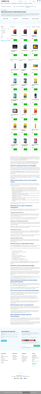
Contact (2, 361)
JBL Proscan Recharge (35, 99)
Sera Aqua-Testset (35, 69)
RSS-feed (23, 375)
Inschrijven (36, 345)
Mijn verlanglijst (15, 359)
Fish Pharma (4, 32)
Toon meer (24, 15)
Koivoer (2, 3)
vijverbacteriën (33, 177)
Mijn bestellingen (15, 356)
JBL (2, 33)
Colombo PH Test (24, 35)
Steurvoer (30, 3)
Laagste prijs (33, 26)
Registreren (14, 355)
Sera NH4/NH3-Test (14, 129)
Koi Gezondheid (20, 3)
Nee (27, 392)
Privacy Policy (3, 359)
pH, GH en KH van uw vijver (22, 203)
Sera (2, 34)
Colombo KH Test (14, 35)
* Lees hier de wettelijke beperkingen (26, 347)
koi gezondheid (28, 312)
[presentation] (36, 21)
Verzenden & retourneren (4, 360)
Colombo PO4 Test (24, 50)
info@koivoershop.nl (33, 337)
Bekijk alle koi (4, 340)
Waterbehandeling (14, 3)
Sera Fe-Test (23, 114)
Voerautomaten (25, 3)
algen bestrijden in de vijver (30, 278)
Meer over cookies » (33, 392)
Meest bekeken (28, 26)
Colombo (3, 31)
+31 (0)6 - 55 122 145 (25, 337)
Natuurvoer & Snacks (7, 3)
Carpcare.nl (33, 366)
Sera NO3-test (34, 114)
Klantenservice (20, 1)
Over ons (2, 355)
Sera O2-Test (23, 99)
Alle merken (3, 30)
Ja (24, 392)
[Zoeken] (30, 1)
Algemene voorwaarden (4, 356)
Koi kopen (2, 362)
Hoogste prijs (38, 26)
